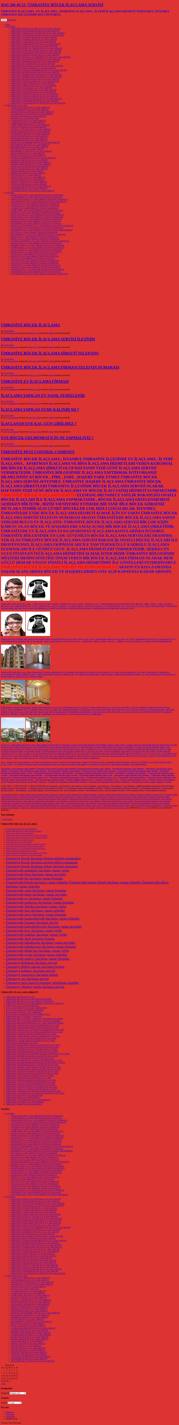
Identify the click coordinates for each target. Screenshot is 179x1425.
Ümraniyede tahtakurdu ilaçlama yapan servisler (38, 808)
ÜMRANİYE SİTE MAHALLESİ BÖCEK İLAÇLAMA (28, 1078)
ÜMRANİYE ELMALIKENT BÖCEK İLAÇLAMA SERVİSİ (36, 53)
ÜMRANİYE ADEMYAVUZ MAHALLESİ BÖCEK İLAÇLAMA (33, 1025)
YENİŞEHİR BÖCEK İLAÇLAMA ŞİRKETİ (29, 188)
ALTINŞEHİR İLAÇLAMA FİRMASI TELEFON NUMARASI (36, 197)
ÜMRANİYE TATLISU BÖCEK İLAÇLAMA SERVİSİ (33, 92)
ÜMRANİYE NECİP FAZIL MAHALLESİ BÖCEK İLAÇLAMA (32, 1071)
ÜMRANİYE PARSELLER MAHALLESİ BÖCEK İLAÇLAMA (32, 1073)
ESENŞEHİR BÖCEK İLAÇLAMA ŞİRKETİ (29, 140)
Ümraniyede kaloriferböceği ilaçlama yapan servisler (50, 806)
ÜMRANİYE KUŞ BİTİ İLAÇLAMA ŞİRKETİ (25, 1102)
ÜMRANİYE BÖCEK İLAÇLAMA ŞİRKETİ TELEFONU (50, 353)
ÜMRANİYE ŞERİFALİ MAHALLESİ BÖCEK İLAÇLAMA (31, 1080)
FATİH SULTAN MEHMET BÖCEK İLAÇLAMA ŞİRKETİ (35, 142)
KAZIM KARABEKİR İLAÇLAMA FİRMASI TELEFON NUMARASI (40, 241)
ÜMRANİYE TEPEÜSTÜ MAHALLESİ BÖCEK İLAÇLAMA (31, 1087)
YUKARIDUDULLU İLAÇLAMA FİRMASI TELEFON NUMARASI (39, 274)
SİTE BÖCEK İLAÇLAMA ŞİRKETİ (26, 175)
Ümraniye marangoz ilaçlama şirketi (60, 797)
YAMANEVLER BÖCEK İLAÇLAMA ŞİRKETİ (31, 186)
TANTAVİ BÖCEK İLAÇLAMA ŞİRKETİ (28, 177)
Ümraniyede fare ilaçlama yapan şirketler (80, 803)
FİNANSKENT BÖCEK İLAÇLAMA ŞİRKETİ (30, 145)
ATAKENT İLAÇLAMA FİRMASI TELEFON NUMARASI (35, 204)
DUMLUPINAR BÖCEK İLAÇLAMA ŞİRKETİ (30, 132)
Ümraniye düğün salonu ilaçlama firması (35, 966)
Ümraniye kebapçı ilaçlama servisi (32, 797)
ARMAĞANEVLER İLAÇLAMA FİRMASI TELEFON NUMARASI (39, 199)
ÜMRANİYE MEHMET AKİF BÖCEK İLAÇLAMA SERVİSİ (36, 75)
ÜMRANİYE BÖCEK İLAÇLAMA (30, 325)
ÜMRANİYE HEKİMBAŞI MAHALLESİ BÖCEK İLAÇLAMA (32, 1056)
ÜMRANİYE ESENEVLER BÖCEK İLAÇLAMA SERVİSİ (35, 55)
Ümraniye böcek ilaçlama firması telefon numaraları (37, 795)
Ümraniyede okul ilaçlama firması (148, 806)
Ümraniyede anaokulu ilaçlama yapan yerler (18, 799)
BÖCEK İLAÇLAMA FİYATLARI (25, 118)
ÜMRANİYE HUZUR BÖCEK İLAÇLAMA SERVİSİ (33, 64)
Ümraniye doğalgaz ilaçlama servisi (150, 795)
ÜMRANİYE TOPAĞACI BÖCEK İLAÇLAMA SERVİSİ (34, 96)
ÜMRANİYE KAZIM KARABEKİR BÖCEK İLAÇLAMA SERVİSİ (38, 70)
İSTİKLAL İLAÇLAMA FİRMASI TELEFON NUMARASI (35, 239)
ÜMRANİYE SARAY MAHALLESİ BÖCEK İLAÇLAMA (30, 1076)
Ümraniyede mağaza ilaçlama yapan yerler (118, 806)
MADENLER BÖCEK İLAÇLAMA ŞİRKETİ (29, 160)
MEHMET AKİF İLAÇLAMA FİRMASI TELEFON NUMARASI (37, 245)
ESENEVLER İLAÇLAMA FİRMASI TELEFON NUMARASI (36, 219)
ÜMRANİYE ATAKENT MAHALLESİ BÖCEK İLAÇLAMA (31, 1034)
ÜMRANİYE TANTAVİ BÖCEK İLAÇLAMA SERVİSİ (33, 90)
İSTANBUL (11, 26)
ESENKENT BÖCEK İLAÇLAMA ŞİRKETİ (29, 138)
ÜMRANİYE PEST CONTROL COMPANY (38, 452)
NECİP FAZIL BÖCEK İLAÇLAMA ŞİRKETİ (29, 167)
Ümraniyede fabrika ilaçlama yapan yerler (48, 803)
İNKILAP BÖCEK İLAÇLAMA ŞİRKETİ (28, 153)
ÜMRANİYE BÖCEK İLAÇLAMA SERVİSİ (24, 1095)
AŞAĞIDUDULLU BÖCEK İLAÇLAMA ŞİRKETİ (32, 114)
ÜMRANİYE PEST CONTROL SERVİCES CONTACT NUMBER (33, 1021)
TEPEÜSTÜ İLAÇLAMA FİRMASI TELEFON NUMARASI (35, 265)
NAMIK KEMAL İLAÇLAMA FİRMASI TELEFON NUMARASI (38, 248)
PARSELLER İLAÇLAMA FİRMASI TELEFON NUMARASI (36, 252)
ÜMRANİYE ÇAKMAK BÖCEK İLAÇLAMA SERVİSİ (34, 40)
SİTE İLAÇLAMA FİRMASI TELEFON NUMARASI (33, 259)
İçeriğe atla (11, 20)
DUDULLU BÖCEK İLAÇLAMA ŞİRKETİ (29, 127)
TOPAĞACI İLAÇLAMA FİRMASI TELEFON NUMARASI (35, 267)
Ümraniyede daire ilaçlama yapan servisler (117, 801)
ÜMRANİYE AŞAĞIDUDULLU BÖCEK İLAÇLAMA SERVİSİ (37, 35)
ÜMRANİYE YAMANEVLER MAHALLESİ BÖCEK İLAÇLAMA (33, 1091)
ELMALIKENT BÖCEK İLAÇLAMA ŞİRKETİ (30, 134)
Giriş (8, 24)
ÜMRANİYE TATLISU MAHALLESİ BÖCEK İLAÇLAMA (30, 1084)
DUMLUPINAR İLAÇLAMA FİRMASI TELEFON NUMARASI (37, 215)
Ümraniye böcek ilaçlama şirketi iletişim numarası (117, 795)
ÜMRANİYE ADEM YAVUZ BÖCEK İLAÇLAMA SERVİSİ (36, 29)
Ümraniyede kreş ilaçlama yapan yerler (86, 806)
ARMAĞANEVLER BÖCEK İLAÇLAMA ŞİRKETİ (32, 112)
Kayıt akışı (10, 1414)
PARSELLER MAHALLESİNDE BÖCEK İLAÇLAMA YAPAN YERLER (26, 853)
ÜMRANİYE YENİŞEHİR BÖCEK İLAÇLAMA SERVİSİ (34, 101)
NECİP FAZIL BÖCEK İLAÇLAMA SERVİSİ (19, 842)
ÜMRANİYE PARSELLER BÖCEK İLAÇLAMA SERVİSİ (35, 81)
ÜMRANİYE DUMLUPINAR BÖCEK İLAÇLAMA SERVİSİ (36, 51)
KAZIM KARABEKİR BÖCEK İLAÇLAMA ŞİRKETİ (33, 158)
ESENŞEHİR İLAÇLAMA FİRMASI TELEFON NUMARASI (36, 223)
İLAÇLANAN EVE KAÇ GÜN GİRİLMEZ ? (38, 423)
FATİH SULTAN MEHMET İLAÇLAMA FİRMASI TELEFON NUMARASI (42, 226)
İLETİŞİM (10, 193)
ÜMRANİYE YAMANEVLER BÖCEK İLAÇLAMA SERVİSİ (36, 99)
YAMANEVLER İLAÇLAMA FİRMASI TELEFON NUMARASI (37, 269)
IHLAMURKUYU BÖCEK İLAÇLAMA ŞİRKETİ (31, 151)
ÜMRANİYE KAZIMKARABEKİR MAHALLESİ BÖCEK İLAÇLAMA (35, 1063)
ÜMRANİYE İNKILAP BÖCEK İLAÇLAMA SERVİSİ (33, 68)
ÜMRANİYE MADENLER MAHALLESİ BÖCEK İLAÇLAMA (32, 1065)
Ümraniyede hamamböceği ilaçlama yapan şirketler (149, 803)
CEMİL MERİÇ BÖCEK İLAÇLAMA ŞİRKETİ (30, 125)
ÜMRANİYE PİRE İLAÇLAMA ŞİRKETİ (23, 1098)
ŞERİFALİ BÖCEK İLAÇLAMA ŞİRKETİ (28, 173)
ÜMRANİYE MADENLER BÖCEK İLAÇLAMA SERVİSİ (35, 72)
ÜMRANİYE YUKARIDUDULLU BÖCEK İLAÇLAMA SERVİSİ (38, 103)
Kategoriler (5, 1393)
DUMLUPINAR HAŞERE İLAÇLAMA (22, 1043)
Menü (4, 20)
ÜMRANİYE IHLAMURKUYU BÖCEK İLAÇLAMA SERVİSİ (37, 66)
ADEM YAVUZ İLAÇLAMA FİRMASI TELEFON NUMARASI (37, 195)
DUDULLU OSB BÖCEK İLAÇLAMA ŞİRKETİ (31, 129)
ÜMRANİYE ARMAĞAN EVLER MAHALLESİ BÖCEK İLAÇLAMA (35, 1030)
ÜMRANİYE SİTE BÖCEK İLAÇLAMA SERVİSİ (31, 88)
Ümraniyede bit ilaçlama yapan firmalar (84, 799)
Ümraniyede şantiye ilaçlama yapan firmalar (37, 958)
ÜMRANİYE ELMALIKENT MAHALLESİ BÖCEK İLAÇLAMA (33, 1045)
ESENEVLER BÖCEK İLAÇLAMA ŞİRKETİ (29, 136)
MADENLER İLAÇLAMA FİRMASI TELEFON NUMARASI (36, 243)
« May (3, 1384)
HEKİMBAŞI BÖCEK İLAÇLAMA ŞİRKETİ (29, 147)
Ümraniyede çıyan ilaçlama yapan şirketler (83, 801)
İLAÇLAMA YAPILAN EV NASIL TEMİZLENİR (43, 395)
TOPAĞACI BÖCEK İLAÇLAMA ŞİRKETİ (29, 184)
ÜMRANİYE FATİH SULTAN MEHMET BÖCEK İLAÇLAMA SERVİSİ (41, 57)
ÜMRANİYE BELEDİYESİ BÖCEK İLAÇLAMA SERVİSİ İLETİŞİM (34, 1023)
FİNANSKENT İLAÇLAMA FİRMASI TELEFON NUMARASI (37, 228)
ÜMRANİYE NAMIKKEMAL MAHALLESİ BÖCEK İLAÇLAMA (33, 1069)
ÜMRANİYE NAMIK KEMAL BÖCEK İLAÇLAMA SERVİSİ (36, 77)
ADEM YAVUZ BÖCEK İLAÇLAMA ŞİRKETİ (30, 107)
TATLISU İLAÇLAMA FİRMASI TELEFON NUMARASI (34, 263)
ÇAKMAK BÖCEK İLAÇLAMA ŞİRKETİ (28, 121)
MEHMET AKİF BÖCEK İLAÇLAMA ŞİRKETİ (30, 162)
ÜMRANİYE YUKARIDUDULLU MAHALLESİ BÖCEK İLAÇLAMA (35, 1093)
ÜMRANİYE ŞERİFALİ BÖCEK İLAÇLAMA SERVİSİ (33, 86)
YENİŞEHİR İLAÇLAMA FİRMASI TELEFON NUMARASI (36, 272)
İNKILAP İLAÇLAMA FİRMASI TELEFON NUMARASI (34, 237)
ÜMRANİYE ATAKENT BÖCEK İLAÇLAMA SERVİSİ (34, 37)
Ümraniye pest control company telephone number (150, 797)
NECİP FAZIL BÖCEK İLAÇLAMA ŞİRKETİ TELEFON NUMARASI (26, 844)
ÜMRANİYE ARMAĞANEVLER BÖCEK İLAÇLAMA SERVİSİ (38, 33)
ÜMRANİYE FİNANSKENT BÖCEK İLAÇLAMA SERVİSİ (35, 59)
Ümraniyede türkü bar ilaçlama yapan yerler (112, 808)
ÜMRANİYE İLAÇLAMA (17, 105)
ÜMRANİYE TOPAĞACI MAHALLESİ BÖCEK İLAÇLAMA (31, 1089)
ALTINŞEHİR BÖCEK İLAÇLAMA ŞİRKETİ (29, 110)
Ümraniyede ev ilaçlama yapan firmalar (16, 803)
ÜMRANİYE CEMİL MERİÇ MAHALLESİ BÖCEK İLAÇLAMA (33, 1036)
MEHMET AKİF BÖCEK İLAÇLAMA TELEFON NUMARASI (24, 831)
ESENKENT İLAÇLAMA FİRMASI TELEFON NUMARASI (36, 221)
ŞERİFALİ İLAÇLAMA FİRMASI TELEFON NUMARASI (35, 256)
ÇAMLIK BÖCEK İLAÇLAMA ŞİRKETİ (28, 123)
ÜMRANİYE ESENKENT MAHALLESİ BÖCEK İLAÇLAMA (32, 1049)
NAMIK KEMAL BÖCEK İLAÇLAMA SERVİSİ (19, 833)
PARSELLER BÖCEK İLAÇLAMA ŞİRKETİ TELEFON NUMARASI (25, 848)
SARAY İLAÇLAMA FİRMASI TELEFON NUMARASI (34, 254)
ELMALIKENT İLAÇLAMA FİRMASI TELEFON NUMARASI (37, 217)
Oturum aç (10, 1412)
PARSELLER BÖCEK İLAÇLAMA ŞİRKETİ (29, 169)
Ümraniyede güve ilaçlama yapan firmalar (113, 803)
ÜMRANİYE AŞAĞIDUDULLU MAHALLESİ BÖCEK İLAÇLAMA (34, 1032)
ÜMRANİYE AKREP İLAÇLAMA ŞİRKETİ (24, 1104)
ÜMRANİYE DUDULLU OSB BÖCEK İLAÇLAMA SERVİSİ (36, 48)
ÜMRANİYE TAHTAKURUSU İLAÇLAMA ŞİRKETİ (28, 1100)
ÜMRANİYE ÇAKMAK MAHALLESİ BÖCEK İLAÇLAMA (31, 1038)
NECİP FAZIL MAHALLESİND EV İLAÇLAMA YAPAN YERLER (25, 846)
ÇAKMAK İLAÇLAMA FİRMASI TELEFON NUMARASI (35, 206)
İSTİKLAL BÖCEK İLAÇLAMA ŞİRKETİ (28, 156)
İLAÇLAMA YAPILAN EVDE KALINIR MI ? (40, 409)
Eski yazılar (6, 819)
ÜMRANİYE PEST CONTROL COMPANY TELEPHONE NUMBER (34, 1019)
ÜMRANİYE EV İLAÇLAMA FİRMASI (35, 381)
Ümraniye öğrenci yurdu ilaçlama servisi (90, 797)
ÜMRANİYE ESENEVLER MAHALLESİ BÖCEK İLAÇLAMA (32, 1047)
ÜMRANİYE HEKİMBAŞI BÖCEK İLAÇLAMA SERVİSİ (35, 61)
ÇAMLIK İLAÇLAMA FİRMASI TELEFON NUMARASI (34, 208)
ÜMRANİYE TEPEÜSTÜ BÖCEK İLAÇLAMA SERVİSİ (34, 94)
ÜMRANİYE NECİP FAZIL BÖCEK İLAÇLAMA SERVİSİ (35, 79)
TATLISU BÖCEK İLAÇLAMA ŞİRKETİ (28, 180)
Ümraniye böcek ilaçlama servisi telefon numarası (77, 795)
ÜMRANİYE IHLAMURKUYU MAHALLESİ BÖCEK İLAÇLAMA (34, 1060)
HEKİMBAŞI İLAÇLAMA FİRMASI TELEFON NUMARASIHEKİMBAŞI (41, 230)
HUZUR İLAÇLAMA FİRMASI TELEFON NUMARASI (34, 232)
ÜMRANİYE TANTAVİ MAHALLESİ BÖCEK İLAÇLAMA (31, 1082)
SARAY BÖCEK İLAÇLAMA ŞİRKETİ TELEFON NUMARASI (24, 855)
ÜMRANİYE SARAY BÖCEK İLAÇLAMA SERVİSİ (32, 83)
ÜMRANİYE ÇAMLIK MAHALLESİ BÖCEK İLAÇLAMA (30, 1041)
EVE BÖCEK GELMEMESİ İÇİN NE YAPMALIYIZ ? (47, 437)
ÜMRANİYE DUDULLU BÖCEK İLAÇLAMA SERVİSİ (34, 46)
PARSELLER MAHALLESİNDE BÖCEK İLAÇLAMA (21, 851)
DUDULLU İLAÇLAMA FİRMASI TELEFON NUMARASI (35, 213)
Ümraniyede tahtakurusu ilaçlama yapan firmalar (76, 808)
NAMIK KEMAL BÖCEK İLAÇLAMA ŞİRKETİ (31, 164)
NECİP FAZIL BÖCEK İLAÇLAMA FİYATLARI (19, 840)
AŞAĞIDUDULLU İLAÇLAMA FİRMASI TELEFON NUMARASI (38, 202)
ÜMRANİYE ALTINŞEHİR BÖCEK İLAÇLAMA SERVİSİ (35, 31)
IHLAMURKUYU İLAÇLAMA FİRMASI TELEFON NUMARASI (38, 234)
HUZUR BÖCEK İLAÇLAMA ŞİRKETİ (27, 149)
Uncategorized (13, 333)
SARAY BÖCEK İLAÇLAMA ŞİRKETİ (27, 171)
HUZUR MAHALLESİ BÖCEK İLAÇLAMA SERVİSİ (21, 829)
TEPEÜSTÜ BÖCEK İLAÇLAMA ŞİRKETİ (29, 182)
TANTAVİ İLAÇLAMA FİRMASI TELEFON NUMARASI (35, 261)
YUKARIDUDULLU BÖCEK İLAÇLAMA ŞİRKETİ (32, 191)
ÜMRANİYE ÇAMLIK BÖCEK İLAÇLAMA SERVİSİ (33, 42)
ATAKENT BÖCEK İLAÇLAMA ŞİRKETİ (28, 116)
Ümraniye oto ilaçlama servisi (118, 797)
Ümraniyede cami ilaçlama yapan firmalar (50, 801)
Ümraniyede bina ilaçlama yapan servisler (52, 799)
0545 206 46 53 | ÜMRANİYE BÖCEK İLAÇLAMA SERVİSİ (52, 5)
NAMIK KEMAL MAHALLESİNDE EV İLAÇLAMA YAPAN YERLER (26, 837)
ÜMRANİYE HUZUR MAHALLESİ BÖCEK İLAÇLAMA (30, 1058)
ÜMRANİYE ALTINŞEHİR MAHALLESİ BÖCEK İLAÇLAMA (32, 1028)
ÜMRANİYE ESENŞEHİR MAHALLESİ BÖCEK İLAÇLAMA (32, 1052)
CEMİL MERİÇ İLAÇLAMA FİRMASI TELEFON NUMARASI (37, 210)
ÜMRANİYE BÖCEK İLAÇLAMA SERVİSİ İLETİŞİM (48, 339)
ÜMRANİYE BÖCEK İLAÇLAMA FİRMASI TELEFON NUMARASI (60, 367)
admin (51, 333)
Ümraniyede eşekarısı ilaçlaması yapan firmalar (152, 801)
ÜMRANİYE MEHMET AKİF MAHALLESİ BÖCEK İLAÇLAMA (33, 1067)
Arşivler (4, 1403)
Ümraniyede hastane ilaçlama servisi (15, 806)
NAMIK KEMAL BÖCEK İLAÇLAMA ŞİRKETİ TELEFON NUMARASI (27, 835)
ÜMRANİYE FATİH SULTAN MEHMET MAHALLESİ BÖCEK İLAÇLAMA (38, 1054)
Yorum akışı (10, 1417)
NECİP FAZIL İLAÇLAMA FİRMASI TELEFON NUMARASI (36, 250)
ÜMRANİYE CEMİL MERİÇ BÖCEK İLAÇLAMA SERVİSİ (36, 44)
